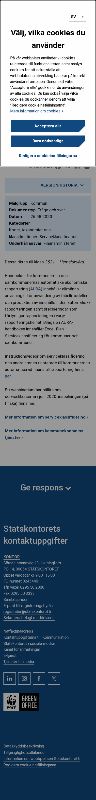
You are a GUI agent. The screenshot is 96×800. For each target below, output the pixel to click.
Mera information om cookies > (37, 111)
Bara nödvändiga (48, 141)
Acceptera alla (48, 126)
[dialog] (48, 83)
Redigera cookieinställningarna (48, 155)
